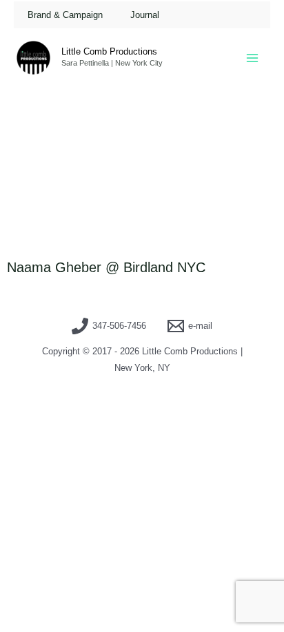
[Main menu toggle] (252, 58)
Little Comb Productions (109, 51)
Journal (144, 15)
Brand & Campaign (65, 15)
